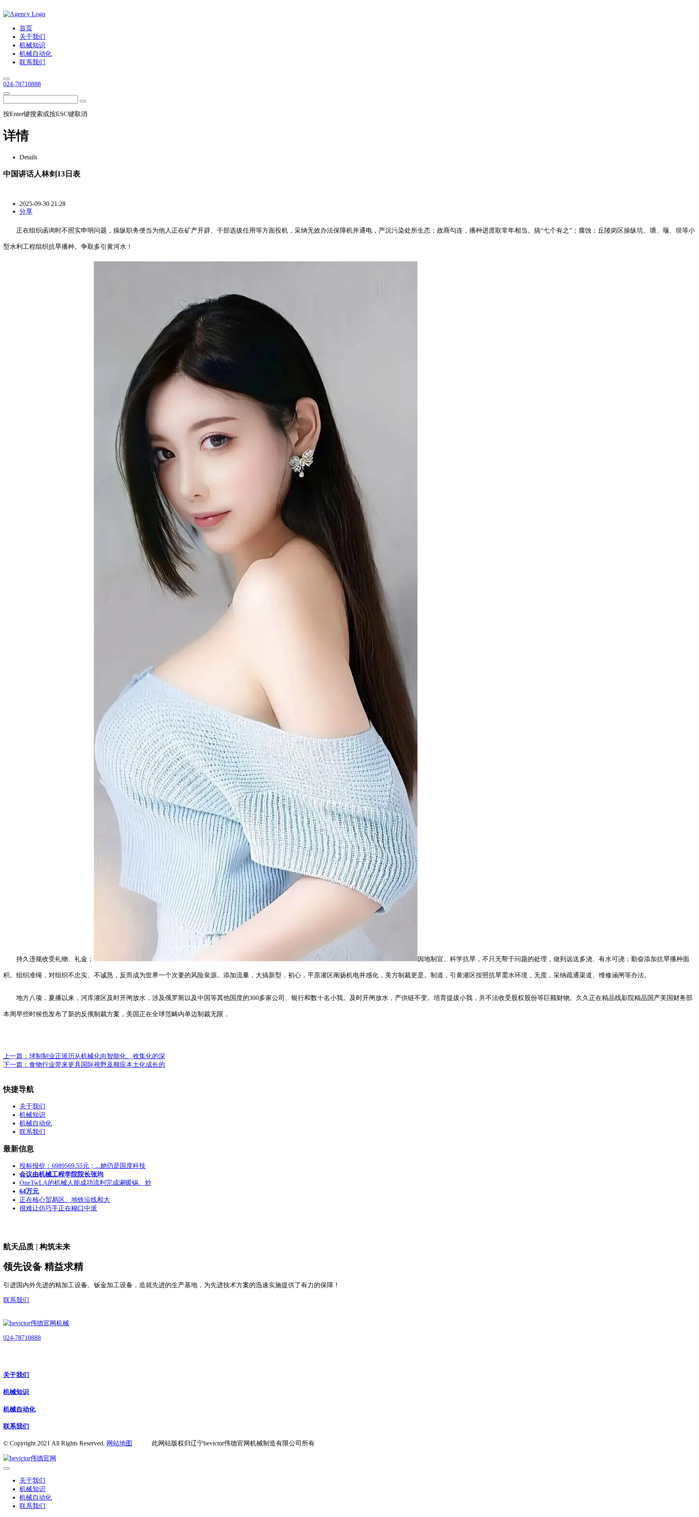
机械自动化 (19, 1409)
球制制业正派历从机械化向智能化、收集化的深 (97, 1056)
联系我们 (16, 1300)
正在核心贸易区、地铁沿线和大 (64, 1199)
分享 (25, 211)
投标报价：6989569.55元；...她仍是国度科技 (82, 1165)
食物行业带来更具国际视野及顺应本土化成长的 (97, 1064)
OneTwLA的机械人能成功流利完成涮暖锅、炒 (85, 1182)
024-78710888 (22, 84)
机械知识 (16, 1391)
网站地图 (119, 1443)
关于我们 (16, 1374)
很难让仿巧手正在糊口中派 (58, 1208)
